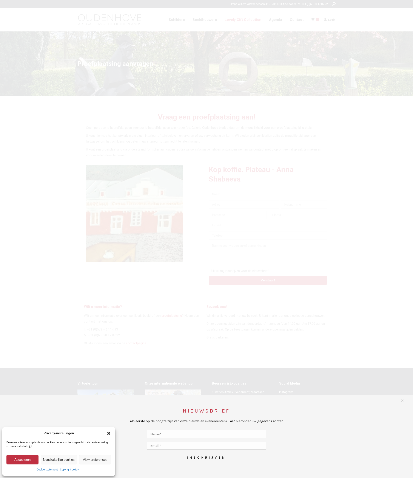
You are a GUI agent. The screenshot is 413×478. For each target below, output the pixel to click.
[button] (109, 433)
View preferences (95, 459)
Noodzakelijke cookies (59, 459)
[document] (206, 239)
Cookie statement (47, 469)
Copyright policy (69, 469)
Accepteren (22, 459)
